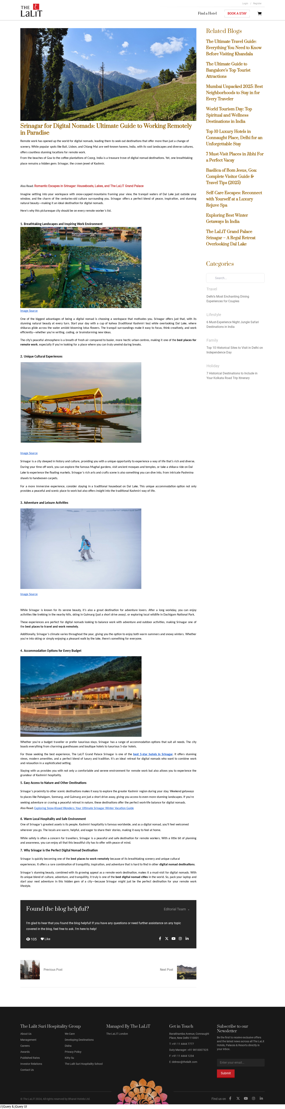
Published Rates (30, 1057)
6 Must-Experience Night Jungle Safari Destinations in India (232, 324)
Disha (68, 1045)
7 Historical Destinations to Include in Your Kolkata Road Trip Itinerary (231, 375)
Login (246, 3)
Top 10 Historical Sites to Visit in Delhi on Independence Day (234, 350)
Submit (226, 1073)
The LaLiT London (117, 1033)
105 (33, 939)
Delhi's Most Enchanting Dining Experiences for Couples (227, 299)
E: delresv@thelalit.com (183, 1061)
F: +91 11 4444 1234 (181, 1055)
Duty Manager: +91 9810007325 (188, 1049)
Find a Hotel (207, 13)
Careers (25, 1045)
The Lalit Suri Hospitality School (84, 1063)
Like (47, 939)
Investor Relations (31, 1063)
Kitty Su (69, 1057)
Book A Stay (237, 13)
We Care (70, 1033)
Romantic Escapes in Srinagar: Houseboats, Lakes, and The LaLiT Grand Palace (88, 186)
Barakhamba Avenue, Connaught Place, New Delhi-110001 (189, 1035)
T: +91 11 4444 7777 (181, 1043)
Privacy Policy (73, 1051)
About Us (25, 1033)
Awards (25, 1051)
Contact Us (27, 1069)
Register (257, 3)
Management (28, 1039)
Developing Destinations (79, 1039)
